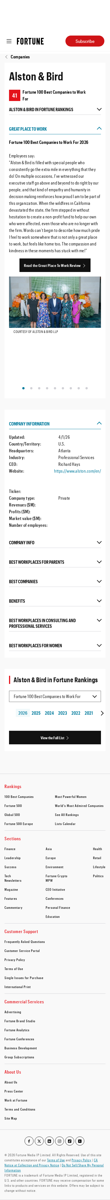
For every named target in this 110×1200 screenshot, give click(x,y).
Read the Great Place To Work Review (52, 265)
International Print (18, 987)
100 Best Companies (19, 796)
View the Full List (52, 737)
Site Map (11, 1118)
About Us (11, 1082)
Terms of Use (14, 969)
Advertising (13, 1012)
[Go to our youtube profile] (79, 1141)
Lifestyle (99, 867)
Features (11, 898)
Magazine (11, 889)
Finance (10, 849)
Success (11, 867)
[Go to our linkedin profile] (49, 1141)
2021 (89, 713)
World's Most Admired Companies (79, 806)
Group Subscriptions (19, 1057)
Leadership (13, 858)
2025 (36, 713)
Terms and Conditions (20, 1109)
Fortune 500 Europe (19, 824)
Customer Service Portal (22, 951)
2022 (75, 713)
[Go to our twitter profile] (39, 1141)
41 (14, 95)
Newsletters (13, 880)
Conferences (55, 898)
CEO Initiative (55, 889)
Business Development (21, 1048)
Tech (8, 876)
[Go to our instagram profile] (59, 1141)
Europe (51, 858)
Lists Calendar (65, 824)
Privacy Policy (15, 960)
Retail (97, 858)
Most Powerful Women (71, 796)
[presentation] (101, 713)
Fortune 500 (13, 806)
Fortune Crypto (56, 876)
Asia (49, 849)
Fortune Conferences (19, 1039)
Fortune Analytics (17, 1030)
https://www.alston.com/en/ (77, 470)
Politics (98, 876)
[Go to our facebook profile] (29, 1141)
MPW (49, 880)
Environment (54, 867)
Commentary (14, 907)
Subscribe (85, 41)
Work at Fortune (16, 1100)
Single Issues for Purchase (24, 978)
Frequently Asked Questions (25, 942)
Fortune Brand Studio (20, 1021)
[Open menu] (9, 41)
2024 (49, 713)
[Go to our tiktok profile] (69, 1141)
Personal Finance (58, 907)
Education (53, 916)
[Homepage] (30, 41)
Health (97, 849)
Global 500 (12, 815)
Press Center (14, 1091)
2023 (62, 713)
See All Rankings (67, 815)
